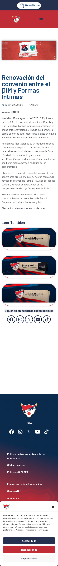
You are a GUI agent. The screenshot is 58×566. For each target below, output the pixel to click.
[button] (53, 507)
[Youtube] (38, 319)
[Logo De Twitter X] (29, 319)
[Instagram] (20, 319)
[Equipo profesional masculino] (29, 483)
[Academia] (29, 498)
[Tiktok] (47, 319)
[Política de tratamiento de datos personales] (29, 456)
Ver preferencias (29, 558)
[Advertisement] (29, 355)
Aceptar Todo (29, 540)
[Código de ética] (29, 465)
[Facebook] (11, 319)
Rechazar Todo (29, 549)
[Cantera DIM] (29, 491)
